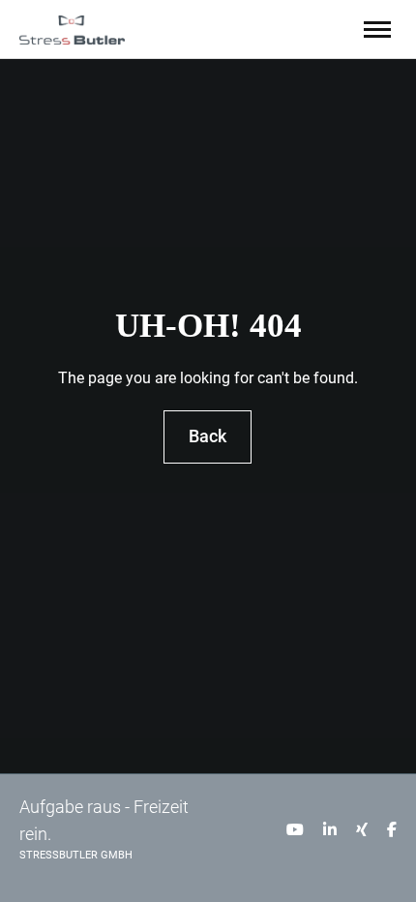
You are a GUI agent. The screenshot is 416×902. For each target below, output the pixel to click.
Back (208, 437)
